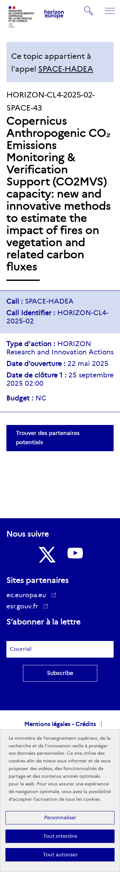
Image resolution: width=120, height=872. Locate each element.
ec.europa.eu (26, 595)
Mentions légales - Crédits (60, 724)
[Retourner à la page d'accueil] (21, 17)
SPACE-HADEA (65, 68)
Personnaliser (60, 817)
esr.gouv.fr (24, 607)
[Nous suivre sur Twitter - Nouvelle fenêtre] (46, 554)
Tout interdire (60, 836)
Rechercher (89, 10)
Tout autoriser (60, 855)
